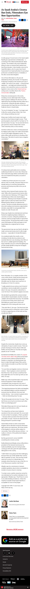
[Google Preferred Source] (15, 540)
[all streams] (28, 587)
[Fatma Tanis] (4, 515)
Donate (25, 2)
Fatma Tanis (12, 513)
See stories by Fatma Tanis (16, 521)
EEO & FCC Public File (7, 565)
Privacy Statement (7, 568)
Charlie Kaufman (21, 89)
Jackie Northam (9, 18)
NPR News (5, 491)
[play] (2, 587)
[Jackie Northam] (4, 503)
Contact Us (5, 559)
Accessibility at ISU (7, 570)
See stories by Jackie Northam (17, 504)
